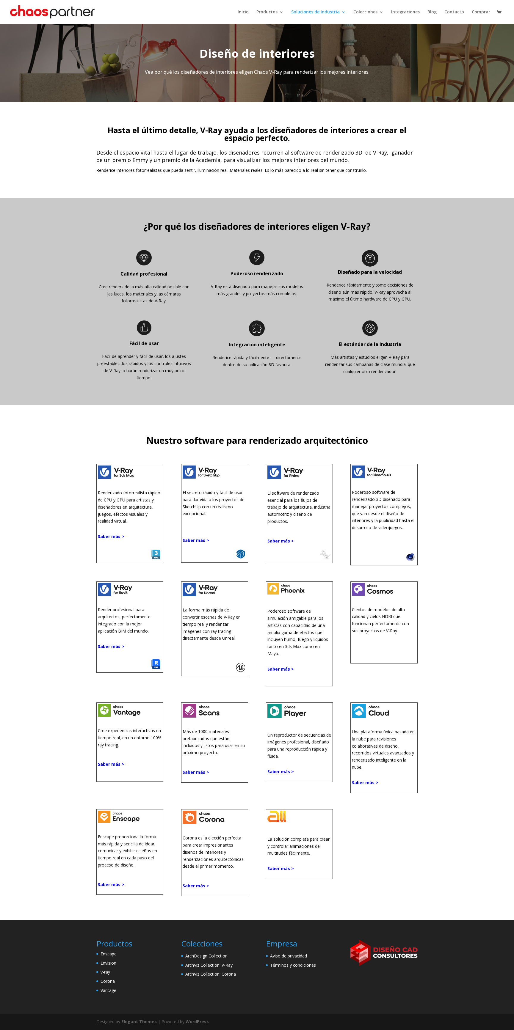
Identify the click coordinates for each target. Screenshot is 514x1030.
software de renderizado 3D (326, 152)
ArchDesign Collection (206, 956)
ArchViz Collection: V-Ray (209, 965)
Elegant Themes (139, 1021)
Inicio (243, 12)
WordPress (197, 1021)
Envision (108, 963)
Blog (432, 12)
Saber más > (111, 646)
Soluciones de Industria (315, 12)
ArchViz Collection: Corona (210, 974)
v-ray (105, 972)
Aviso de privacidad (288, 956)
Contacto (454, 12)
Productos (267, 12)
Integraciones (405, 12)
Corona (108, 981)
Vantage (108, 990)
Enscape (109, 954)
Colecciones (365, 12)
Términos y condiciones (293, 965)
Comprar (481, 12)
